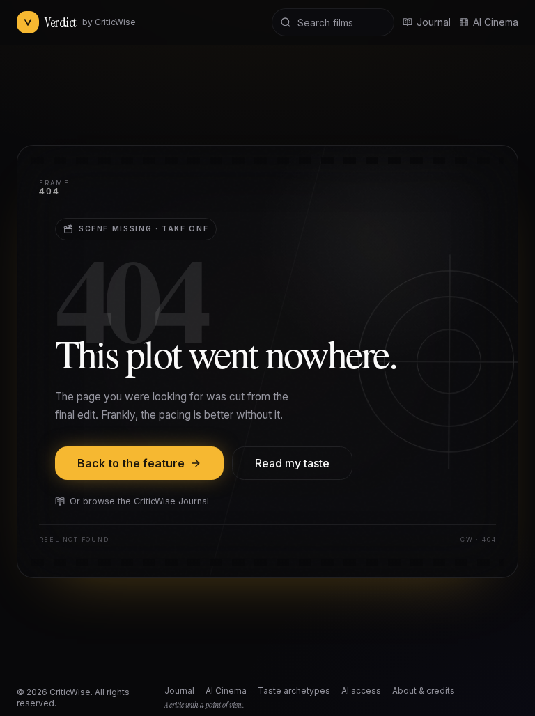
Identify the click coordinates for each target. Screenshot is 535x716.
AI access (361, 690)
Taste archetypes (294, 690)
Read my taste (292, 463)
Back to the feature (131, 463)
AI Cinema (495, 22)
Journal (179, 690)
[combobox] (333, 22)
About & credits (423, 690)
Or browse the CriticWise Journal (139, 501)
